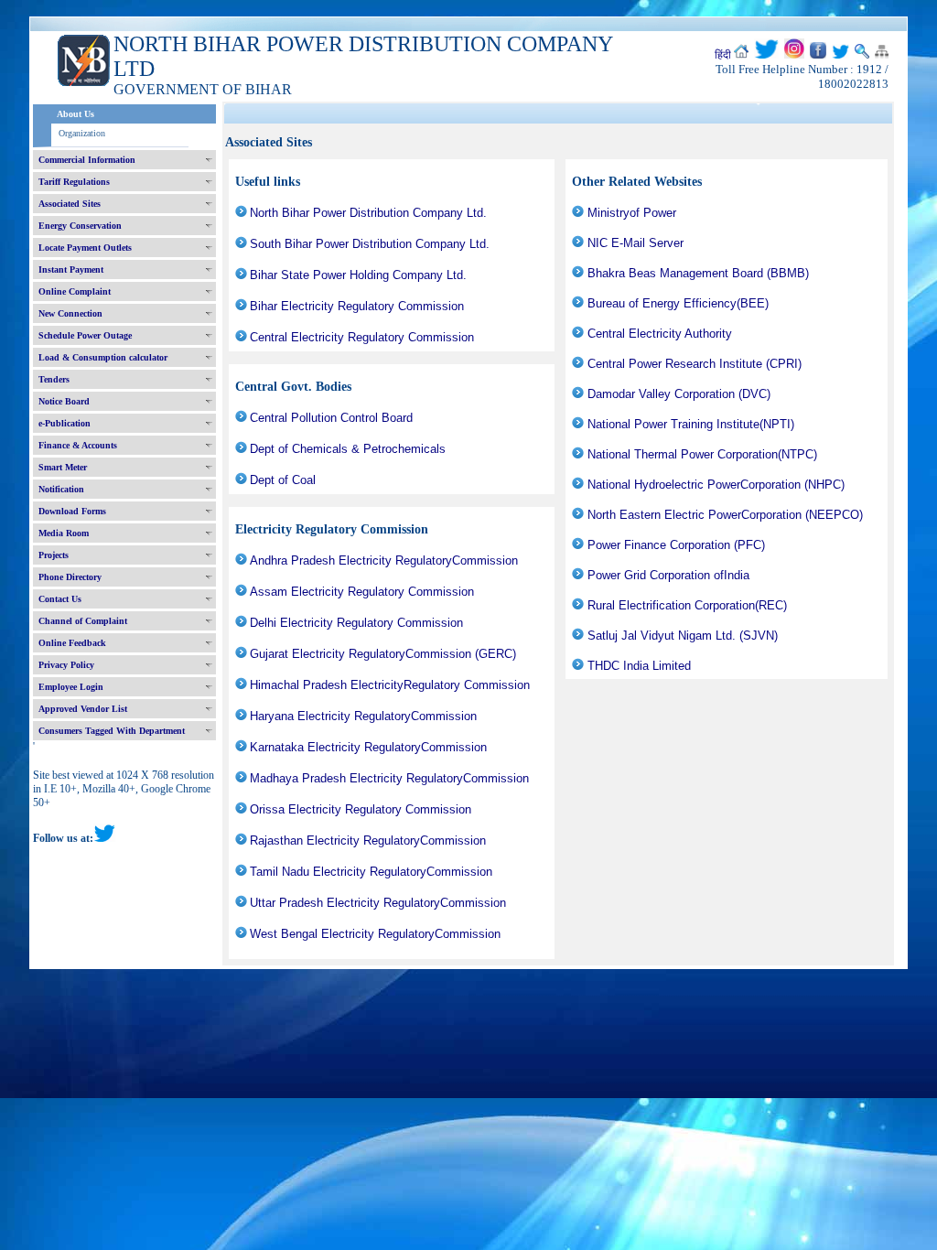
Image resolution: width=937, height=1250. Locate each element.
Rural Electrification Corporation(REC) (687, 605)
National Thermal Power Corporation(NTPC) (702, 454)
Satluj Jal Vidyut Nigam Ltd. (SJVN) (682, 635)
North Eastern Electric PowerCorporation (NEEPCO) (725, 515)
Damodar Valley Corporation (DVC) (678, 394)
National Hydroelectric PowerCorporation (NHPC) (716, 484)
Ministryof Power (631, 213)
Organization (82, 133)
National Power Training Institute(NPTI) (690, 424)
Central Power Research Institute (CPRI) (694, 364)
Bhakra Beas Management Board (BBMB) (698, 273)
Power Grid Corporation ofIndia (668, 575)
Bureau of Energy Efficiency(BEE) (678, 303)
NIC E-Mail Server (635, 243)
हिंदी (723, 54)
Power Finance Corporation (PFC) (676, 545)
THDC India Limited (639, 666)
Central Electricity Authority (659, 333)
